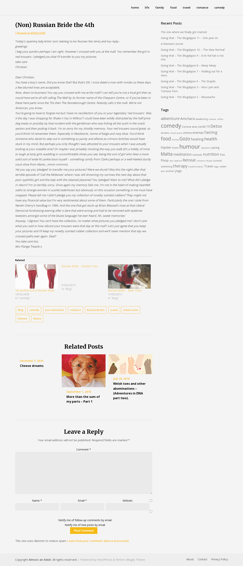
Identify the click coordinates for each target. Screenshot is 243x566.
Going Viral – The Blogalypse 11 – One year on (189, 38)
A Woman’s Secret (172, 44)
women (170, 171)
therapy (180, 166)
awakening (202, 119)
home (135, 7)
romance (202, 7)
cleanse (212, 119)
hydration (206, 147)
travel (186, 7)
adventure (170, 118)
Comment (83, 449)
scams (114, 310)
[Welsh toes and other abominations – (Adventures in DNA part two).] (130, 363)
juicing (215, 147)
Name (37, 500)
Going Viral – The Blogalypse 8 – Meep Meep (188, 65)
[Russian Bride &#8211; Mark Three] (129, 276)
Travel (208, 166)
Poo (222, 154)
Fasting (210, 132)
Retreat (189, 160)
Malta (167, 154)
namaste (197, 154)
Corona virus (189, 126)
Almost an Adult (40, 559)
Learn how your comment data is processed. (98, 541)
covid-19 (204, 126)
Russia (37, 318)
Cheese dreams (31, 366)
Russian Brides (95, 310)
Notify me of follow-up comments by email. (85, 520)
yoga (178, 171)
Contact (202, 559)
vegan (216, 166)
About (190, 559)
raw (171, 160)
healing (197, 139)
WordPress (104, 559)
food (173, 7)
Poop (164, 160)
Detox (216, 126)
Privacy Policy (219, 559)
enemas (198, 133)
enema (187, 133)
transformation (195, 166)
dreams (165, 133)
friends (175, 139)
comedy (219, 7)
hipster (166, 147)
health (210, 139)
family (159, 7)
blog (20, 310)
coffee (220, 119)
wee (163, 171)
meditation (182, 154)
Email (82, 500)
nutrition (211, 154)
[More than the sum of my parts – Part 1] (84, 369)
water (223, 166)
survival (217, 160)
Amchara (187, 118)
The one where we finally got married (184, 32)
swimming (166, 166)
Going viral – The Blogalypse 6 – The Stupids (188, 81)
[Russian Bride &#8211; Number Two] (85, 277)
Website (128, 500)
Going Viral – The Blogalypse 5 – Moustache (188, 97)
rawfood (178, 160)
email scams (130, 310)
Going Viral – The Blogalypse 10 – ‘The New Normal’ (193, 49)
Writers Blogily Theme (130, 559)
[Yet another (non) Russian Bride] (36, 276)
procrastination (54, 310)
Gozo (184, 138)
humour (22, 318)
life (147, 7)
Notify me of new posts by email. (85, 525)
